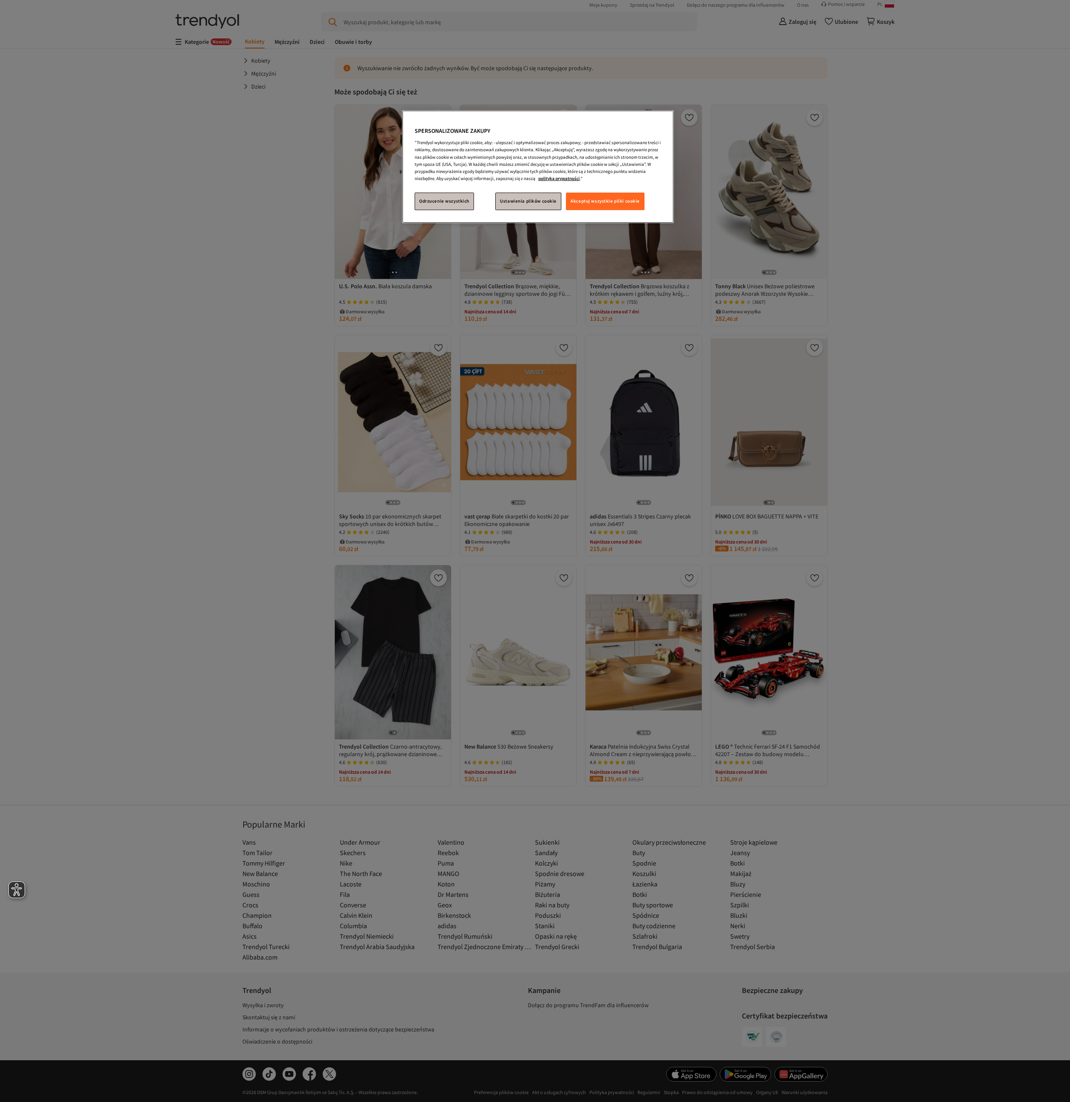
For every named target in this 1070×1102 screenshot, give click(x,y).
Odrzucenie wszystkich (444, 201)
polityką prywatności (559, 178)
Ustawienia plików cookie (528, 201)
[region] (538, 166)
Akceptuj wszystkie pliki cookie (605, 201)
